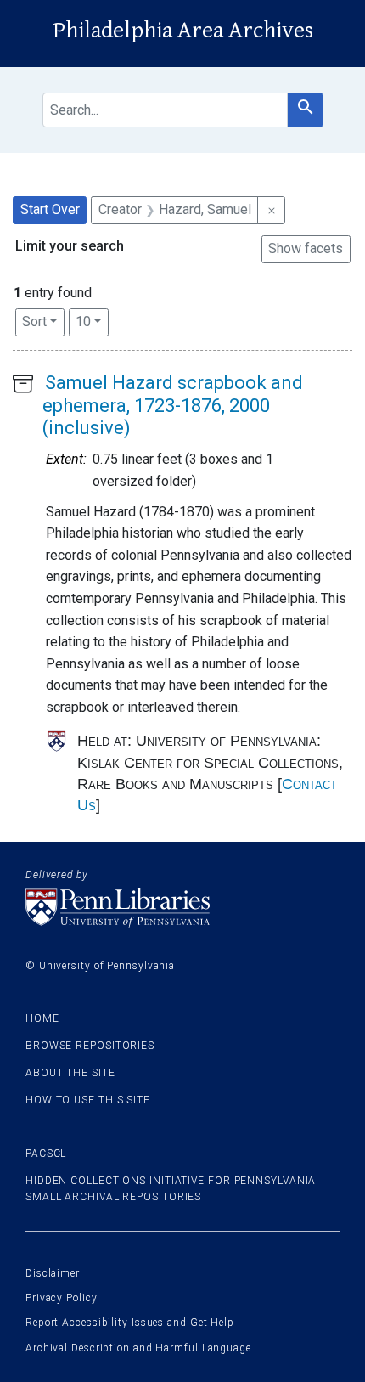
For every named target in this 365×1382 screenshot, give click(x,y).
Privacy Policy (61, 1298)
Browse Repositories (89, 1046)
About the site (70, 1073)
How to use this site (87, 1100)
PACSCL (45, 1153)
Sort (34, 321)
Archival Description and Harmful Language (138, 1348)
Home (42, 1018)
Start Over (50, 209)
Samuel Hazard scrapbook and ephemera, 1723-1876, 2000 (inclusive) (172, 405)
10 (92, 321)
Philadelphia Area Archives (183, 30)
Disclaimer (52, 1273)
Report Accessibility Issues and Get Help (129, 1322)
